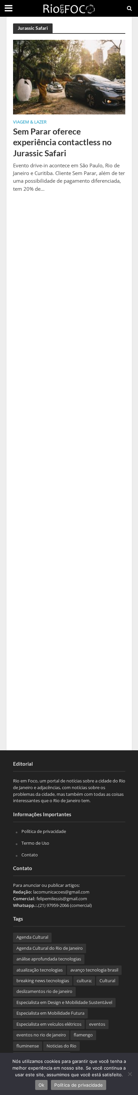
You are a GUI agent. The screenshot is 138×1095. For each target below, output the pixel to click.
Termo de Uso (35, 843)
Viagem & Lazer (30, 122)
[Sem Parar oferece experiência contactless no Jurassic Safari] (69, 76)
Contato (29, 855)
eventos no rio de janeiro (41, 1035)
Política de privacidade (43, 831)
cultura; (84, 981)
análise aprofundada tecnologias (48, 959)
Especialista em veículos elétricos (48, 1024)
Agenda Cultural (32, 937)
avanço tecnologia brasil (94, 970)
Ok (42, 1085)
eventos (97, 1024)
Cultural (107, 981)
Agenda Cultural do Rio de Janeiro (49, 948)
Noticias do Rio (61, 1046)
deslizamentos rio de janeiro (44, 991)
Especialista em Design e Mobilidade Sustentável (64, 1002)
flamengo (83, 1035)
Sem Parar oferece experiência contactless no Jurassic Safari (62, 142)
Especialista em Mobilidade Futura (50, 1013)
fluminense (27, 1046)
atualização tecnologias (39, 970)
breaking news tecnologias (42, 981)
